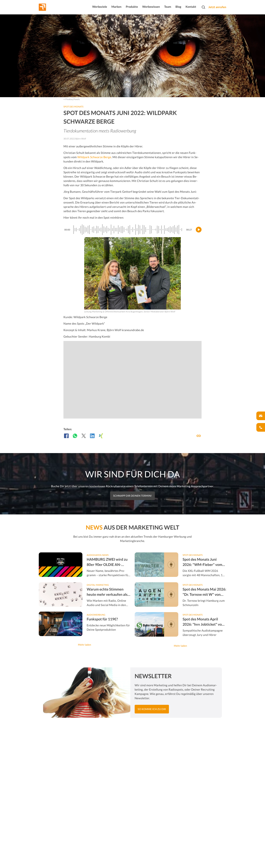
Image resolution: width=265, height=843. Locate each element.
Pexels (77, 99)
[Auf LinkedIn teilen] (92, 436)
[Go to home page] (49, 7)
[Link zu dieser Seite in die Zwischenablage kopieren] (199, 436)
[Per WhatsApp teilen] (75, 436)
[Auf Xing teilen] (101, 436)
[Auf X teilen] (84, 436)
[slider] (128, 229)
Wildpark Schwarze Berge (94, 157)
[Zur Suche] (203, 7)
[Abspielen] (199, 229)
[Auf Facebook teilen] (66, 436)
